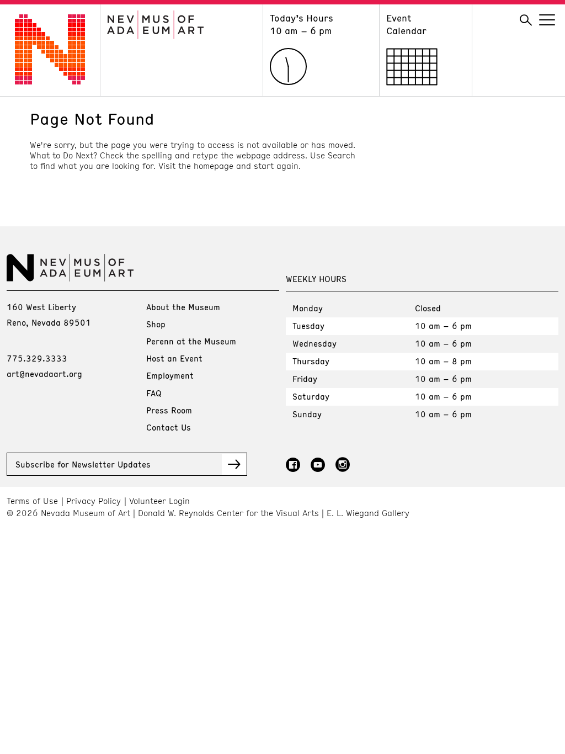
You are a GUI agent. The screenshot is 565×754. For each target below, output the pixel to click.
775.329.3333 (37, 358)
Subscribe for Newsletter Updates (83, 464)
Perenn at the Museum (191, 341)
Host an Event (174, 358)
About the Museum (183, 307)
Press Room (169, 410)
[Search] (526, 20)
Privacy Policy (93, 501)
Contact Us (168, 427)
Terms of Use (32, 501)
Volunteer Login (159, 501)
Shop (156, 324)
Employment (170, 375)
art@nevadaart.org (44, 373)
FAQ (154, 393)
